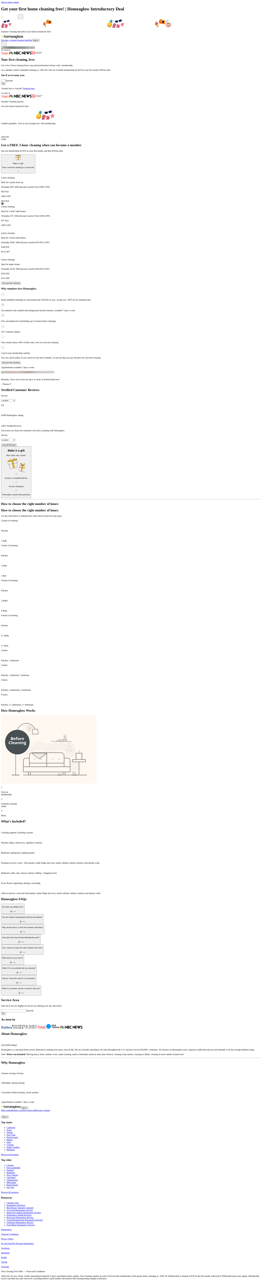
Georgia (10, 1145)
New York (11, 1135)
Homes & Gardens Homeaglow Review (24, 1213)
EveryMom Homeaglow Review (21, 1225)
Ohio (9, 1142)
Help (30, 40)
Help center (6, 1110)
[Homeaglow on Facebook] (2, 1114)
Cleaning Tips (13, 1203)
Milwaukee (11, 1182)
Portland (10, 1170)
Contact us (30, 1110)
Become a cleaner (8, 40)
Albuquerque (12, 1180)
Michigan (11, 1150)
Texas (9, 1130)
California (11, 1127)
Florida (10, 1132)
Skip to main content (10, 2)
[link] (18, 163)
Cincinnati (11, 1177)
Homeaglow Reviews (16, 1205)
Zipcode (9, 81)
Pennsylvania (12, 1137)
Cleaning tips (22, 40)
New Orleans (12, 1175)
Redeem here (29, 88)
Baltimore (11, 1172)
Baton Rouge (12, 1185)
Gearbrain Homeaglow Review (20, 1222)
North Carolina (13, 1147)
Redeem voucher (18, 1110)
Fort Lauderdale (13, 1168)
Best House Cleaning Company (20, 1208)
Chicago (10, 1165)
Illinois (9, 1140)
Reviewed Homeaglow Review (20, 1217)
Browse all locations (10, 1154)
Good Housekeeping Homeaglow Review (25, 1220)
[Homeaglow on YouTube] (15, 1114)
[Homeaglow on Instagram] (6, 1114)
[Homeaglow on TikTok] (12, 1114)
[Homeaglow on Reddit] (9, 1114)
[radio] (131, 185)
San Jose (10, 1187)
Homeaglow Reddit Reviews (19, 1215)
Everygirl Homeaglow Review (20, 1210)
